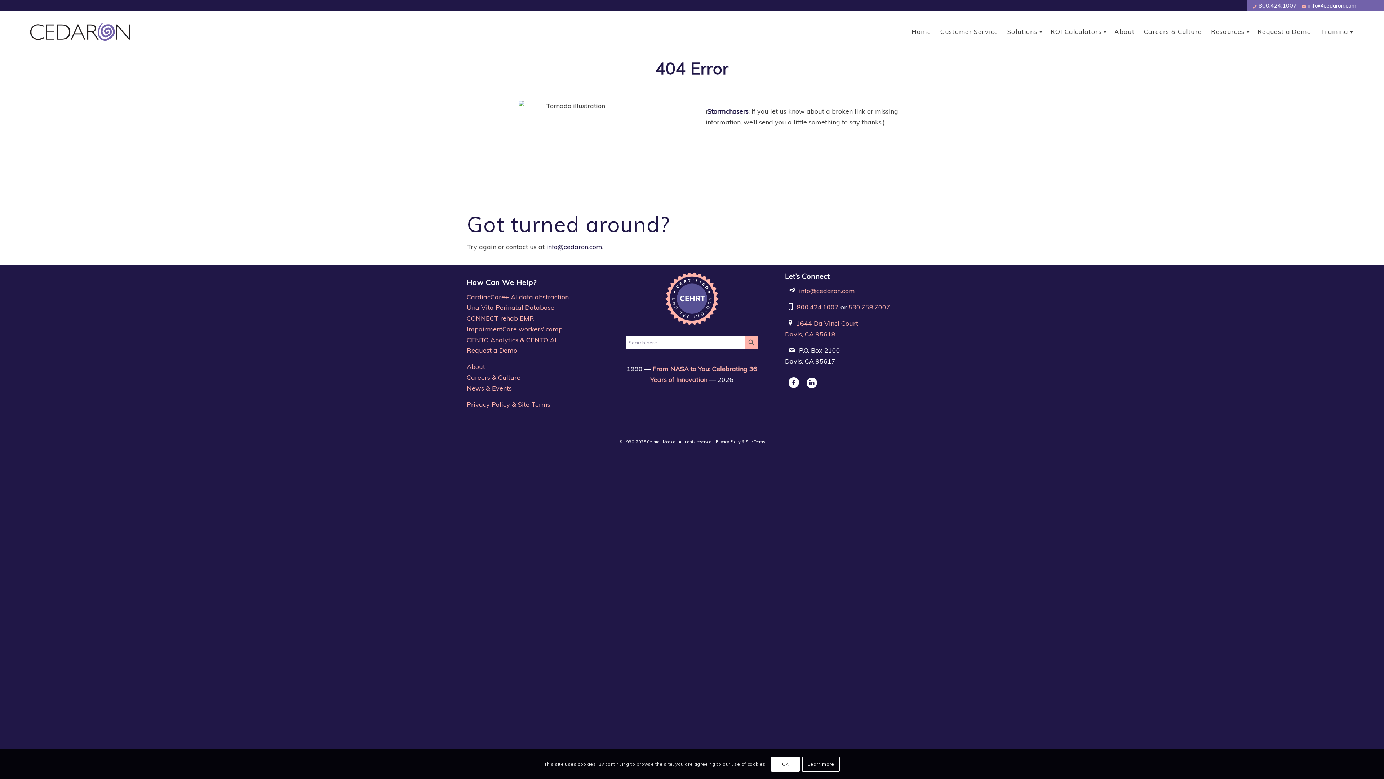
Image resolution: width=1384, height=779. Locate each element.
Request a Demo (492, 350)
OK (785, 764)
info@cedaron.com (1331, 5)
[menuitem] (921, 31)
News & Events (489, 388)
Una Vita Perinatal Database (510, 307)
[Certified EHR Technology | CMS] (692, 298)
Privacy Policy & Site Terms (508, 404)
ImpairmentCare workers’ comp (515, 329)
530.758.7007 (869, 307)
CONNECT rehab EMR (500, 318)
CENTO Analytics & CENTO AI (511, 340)
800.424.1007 (1277, 5)
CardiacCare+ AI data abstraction (518, 297)
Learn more (821, 764)
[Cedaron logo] (82, 31)
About (476, 366)
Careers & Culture (493, 377)
